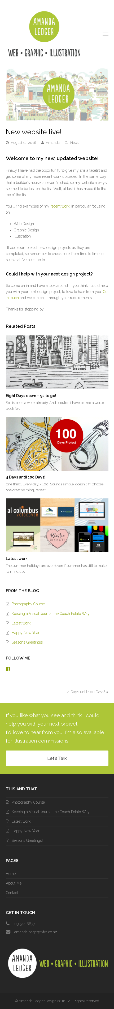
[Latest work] (57, 525)
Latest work (17, 559)
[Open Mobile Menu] (105, 34)
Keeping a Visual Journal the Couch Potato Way (51, 613)
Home (11, 874)
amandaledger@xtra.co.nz (35, 932)
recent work (59, 206)
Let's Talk (57, 758)
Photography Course (28, 604)
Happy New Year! (26, 633)
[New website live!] (57, 118)
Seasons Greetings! (27, 642)
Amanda (53, 143)
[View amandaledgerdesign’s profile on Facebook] (8, 669)
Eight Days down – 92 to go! (31, 396)
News (74, 143)
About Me (13, 883)
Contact (12, 893)
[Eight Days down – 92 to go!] (57, 362)
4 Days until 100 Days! (25, 477)
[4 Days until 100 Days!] (57, 444)
